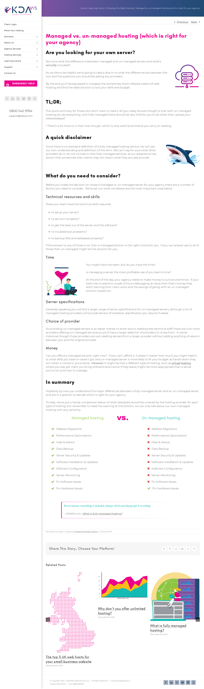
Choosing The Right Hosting (86, 532)
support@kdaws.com (21, 116)
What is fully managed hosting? (103, 513)
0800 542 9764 (20, 111)
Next (194, 22)
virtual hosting (181, 363)
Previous (182, 22)
